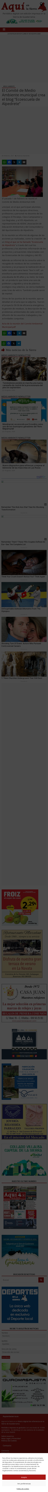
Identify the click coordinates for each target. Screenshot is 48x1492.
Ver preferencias (24, 1483)
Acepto (24, 1477)
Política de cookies (23, 1489)
